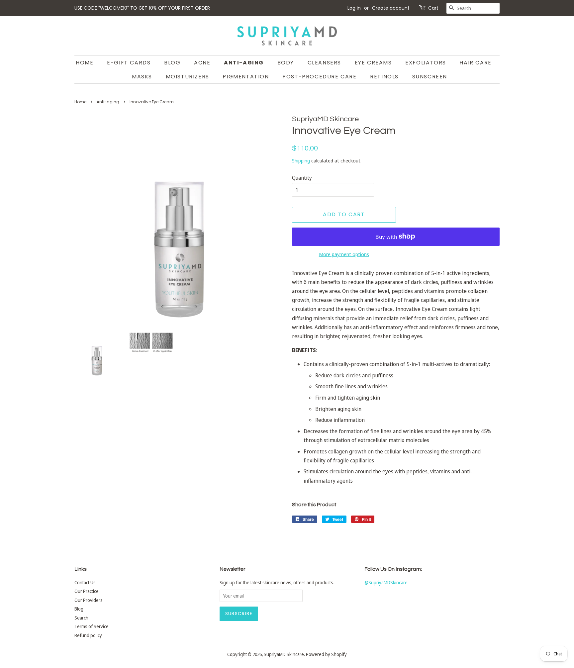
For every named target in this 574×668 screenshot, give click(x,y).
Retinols (384, 76)
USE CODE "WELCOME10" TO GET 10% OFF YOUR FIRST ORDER (142, 8)
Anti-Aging (244, 62)
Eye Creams (373, 62)
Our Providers (88, 600)
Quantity (302, 177)
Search (81, 618)
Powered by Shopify (326, 654)
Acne (202, 62)
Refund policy (88, 635)
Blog (172, 62)
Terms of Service (91, 626)
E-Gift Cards (128, 62)
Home (84, 62)
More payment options (344, 254)
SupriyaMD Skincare (284, 654)
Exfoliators (425, 62)
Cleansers (324, 62)
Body (285, 62)
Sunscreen (429, 76)
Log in (354, 8)
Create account (391, 8)
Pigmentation (246, 76)
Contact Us (85, 582)
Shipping (301, 160)
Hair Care (475, 62)
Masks (142, 76)
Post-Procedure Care (319, 76)
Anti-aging (108, 102)
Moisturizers (187, 76)
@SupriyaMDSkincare (386, 582)
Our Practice (86, 591)
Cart (433, 8)
